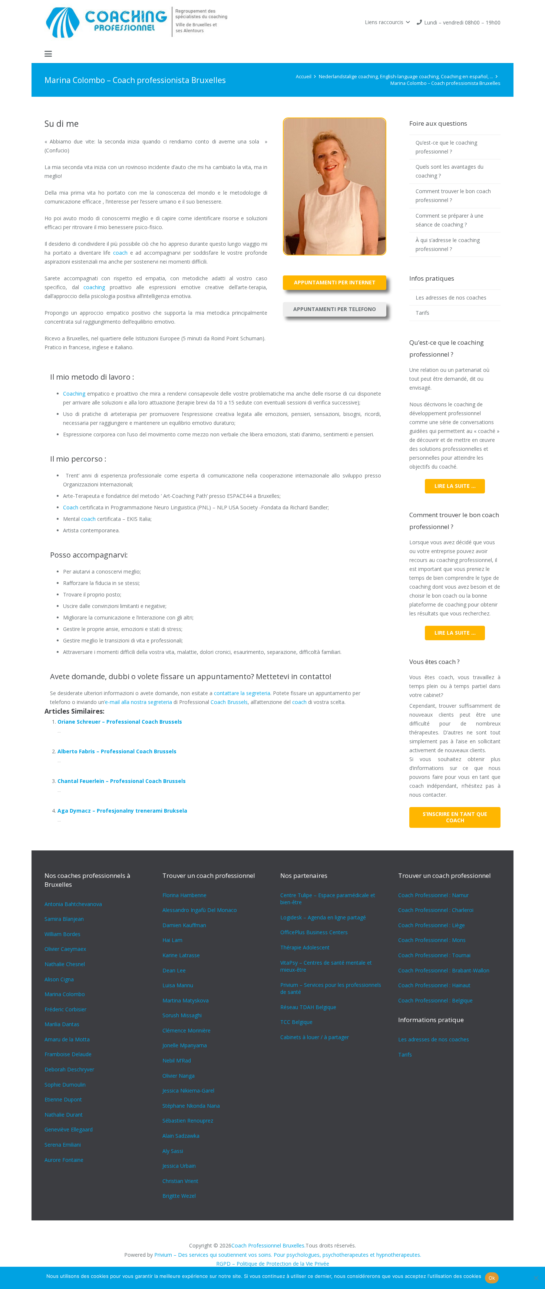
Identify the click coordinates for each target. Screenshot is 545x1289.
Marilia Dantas (61, 1024)
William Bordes (62, 934)
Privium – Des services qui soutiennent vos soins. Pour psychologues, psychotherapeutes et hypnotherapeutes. (287, 1254)
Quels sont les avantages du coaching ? (449, 171)
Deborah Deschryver (69, 1069)
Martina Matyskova (185, 1000)
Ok (492, 1278)
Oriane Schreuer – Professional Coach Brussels (119, 721)
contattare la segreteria (242, 693)
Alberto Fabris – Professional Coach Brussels (116, 751)
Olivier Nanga (178, 1075)
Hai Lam (172, 939)
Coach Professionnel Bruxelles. (268, 1245)
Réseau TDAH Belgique (308, 1007)
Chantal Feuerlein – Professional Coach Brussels (121, 780)
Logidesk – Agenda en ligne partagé (323, 917)
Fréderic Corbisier (65, 1009)
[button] (387, 22)
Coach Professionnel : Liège (431, 925)
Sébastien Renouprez (187, 1120)
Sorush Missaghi (182, 1015)
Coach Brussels (229, 701)
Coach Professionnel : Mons (432, 939)
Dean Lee (174, 970)
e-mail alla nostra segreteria (138, 701)
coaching (94, 287)
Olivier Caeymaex (65, 948)
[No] (535, 1278)
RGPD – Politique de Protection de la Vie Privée (272, 1263)
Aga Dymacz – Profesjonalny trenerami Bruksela (122, 810)
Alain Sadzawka (180, 1135)
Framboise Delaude (68, 1054)
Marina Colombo (64, 994)
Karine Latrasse (181, 955)
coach (120, 252)
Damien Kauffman (184, 925)
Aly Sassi (172, 1150)
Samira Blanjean (64, 918)
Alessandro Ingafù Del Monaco (199, 909)
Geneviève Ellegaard (68, 1129)
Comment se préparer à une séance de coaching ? (449, 220)
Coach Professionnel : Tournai (434, 955)
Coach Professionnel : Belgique (435, 1000)
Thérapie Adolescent (305, 947)
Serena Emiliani (62, 1144)
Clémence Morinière (186, 1030)
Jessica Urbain (179, 1165)
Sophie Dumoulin (65, 1084)
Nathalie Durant (63, 1114)
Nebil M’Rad (176, 1060)
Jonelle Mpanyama (184, 1045)
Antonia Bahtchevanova (73, 904)
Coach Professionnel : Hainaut (434, 985)
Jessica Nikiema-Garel (188, 1090)
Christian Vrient (180, 1180)
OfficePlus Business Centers (314, 932)
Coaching (74, 393)
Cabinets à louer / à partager (314, 1037)
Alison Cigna (59, 979)
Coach (93, 123)
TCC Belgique (296, 1021)
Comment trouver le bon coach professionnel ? (453, 196)
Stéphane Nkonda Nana (191, 1105)
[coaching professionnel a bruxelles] (139, 22)
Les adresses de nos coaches (451, 297)
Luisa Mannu (177, 985)
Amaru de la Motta (67, 1039)
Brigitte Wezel (179, 1195)
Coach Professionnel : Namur (433, 895)
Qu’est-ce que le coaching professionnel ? (446, 147)
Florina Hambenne (184, 895)
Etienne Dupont (63, 1099)
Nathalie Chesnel (64, 964)
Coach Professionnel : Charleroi (435, 909)
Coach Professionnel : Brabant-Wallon (443, 970)
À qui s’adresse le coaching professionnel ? (448, 244)
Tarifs (422, 312)
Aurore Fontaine (63, 1159)
